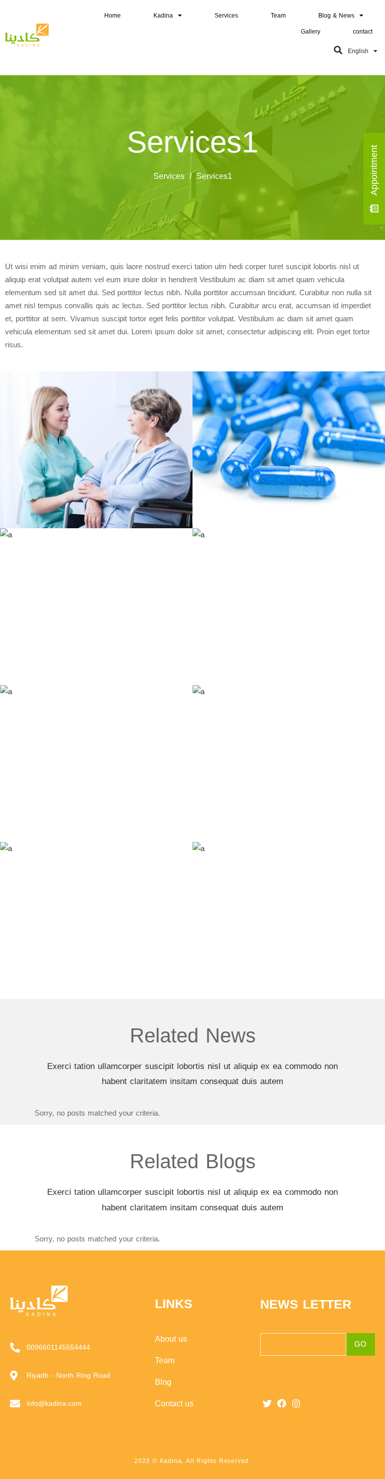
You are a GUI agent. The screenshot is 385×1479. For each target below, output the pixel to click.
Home (112, 15)
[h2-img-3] (288, 449)
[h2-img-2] (96, 449)
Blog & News (336, 15)
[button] (338, 50)
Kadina (163, 15)
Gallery (310, 31)
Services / (175, 176)
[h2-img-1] (288, 920)
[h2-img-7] (288, 763)
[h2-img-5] (288, 606)
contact (362, 31)
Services (226, 15)
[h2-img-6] (96, 763)
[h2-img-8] (96, 920)
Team (278, 15)
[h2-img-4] (96, 606)
